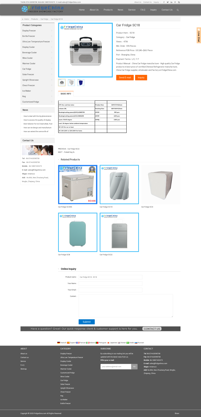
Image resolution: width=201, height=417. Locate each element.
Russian (140, 343)
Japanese (114, 343)
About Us (137, 2)
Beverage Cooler (29, 52)
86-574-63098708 (30, 2)
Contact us (167, 9)
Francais (82, 343)
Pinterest (175, 2)
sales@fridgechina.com (71, 2)
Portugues (102, 343)
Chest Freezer (28, 85)
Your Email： (73, 290)
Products (108, 9)
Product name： (71, 277)
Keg (24, 96)
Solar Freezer (28, 74)
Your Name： (73, 283)
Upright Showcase (30, 80)
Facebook (164, 2)
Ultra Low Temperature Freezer (36, 42)
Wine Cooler (27, 58)
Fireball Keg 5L (69, 152)
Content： (74, 296)
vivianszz (31, 174)
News (120, 9)
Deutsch (63, 343)
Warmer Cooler (28, 63)
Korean (123, 343)
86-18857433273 (48, 2)
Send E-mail (125, 77)
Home (82, 9)
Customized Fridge (30, 102)
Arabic (132, 343)
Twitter (167, 2)
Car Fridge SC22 (73, 149)
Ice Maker (26, 91)
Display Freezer (29, 31)
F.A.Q (143, 9)
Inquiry (156, 2)
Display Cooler (28, 47)
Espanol (73, 343)
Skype (178, 2)
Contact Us (147, 2)
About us (94, 9)
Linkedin (171, 2)
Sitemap (24, 369)
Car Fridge (44, 19)
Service (132, 9)
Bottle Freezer (28, 36)
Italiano (92, 343)
